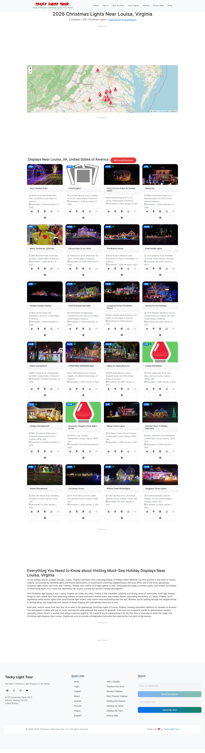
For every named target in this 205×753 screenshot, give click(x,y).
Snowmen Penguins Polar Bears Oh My (82, 427)
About (77, 696)
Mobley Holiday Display (40, 305)
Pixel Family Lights (153, 248)
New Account (118, 5)
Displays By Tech (115, 711)
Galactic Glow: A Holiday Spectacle (156, 427)
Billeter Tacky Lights (116, 426)
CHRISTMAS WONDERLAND (81, 366)
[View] (32, 211)
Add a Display (113, 681)
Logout (77, 691)
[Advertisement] (102, 44)
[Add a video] (58, 211)
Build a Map (158, 5)
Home (96, 5)
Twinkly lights (74, 188)
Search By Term (170, 710)
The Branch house (115, 248)
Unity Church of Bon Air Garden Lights (121, 189)
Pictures (78, 706)
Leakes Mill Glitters (153, 366)
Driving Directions (124, 160)
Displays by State (115, 706)
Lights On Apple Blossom (118, 366)
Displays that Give (115, 686)
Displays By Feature (116, 701)
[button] (97, 70)
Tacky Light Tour (19, 677)
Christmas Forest (76, 488)
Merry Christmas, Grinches (42, 248)
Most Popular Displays (117, 696)
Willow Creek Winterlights (118, 488)
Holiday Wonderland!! (39, 426)
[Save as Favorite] (45, 211)
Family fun (150, 188)
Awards (146, 5)
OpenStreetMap (164, 111)
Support (78, 715)
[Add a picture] (51, 211)
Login (76, 686)
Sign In (105, 5)
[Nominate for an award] (38, 211)
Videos (77, 711)
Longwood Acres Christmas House (119, 306)
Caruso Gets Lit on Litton (79, 248)
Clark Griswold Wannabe (79, 305)
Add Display (133, 5)
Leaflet (154, 111)
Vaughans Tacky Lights (155, 488)
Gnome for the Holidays (156, 305)
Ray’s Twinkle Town (38, 188)
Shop (170, 5)
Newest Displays (115, 691)
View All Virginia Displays (122, 19)
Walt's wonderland (38, 366)
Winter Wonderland (38, 488)
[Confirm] (45, 217)
